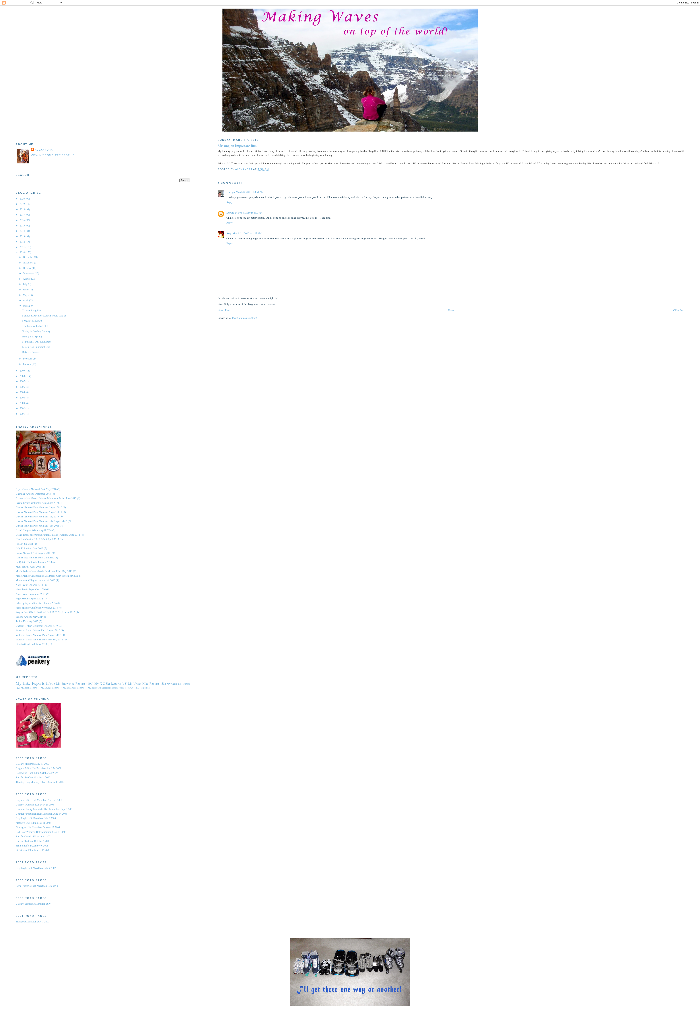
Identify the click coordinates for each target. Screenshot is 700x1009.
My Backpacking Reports (100, 687)
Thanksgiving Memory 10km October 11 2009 (40, 782)
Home (451, 310)
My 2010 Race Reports (73, 687)
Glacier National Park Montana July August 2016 (41, 521)
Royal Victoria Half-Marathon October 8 (37, 885)
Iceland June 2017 (25, 543)
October (27, 268)
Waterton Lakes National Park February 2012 (39, 639)
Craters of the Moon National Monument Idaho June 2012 (46, 498)
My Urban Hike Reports (144, 683)
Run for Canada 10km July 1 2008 (34, 836)
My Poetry (119, 687)
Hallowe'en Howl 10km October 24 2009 (37, 773)
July (25, 284)
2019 (23, 204)
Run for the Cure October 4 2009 (33, 777)
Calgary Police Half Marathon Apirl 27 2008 (39, 800)
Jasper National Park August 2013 (33, 553)
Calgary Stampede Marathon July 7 (34, 903)
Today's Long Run (32, 310)
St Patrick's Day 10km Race (36, 341)
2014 (23, 230)
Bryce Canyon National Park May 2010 (36, 489)
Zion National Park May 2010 (31, 644)
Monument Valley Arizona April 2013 (35, 580)
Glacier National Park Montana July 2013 (37, 516)
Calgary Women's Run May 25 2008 (35, 804)
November (28, 262)
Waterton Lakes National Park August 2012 (38, 635)
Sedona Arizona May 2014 (29, 616)
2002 (23, 408)
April (26, 300)
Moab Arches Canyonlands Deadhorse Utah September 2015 (47, 575)
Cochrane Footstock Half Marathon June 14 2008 (41, 813)
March (26, 305)
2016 (23, 220)
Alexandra (44, 149)
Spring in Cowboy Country (36, 331)
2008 (23, 376)
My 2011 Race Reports (137, 687)
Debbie (230, 212)
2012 (23, 241)
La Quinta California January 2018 (34, 562)
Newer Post (224, 310)
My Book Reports (29, 687)
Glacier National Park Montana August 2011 (39, 512)
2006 (23, 386)
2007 (23, 381)
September (29, 273)
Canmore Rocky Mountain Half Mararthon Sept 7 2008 (44, 809)
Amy (229, 233)
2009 (23, 370)
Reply (229, 202)
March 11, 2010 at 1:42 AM (247, 233)
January (27, 364)
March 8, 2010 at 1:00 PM (248, 212)
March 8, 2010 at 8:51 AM (250, 192)
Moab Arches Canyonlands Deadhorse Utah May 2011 (44, 571)
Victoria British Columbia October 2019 (37, 625)
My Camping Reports (178, 683)
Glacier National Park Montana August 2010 (39, 507)
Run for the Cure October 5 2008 (33, 841)
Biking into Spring (32, 336)
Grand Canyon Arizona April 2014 (34, 530)
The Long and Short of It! (35, 326)
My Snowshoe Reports (70, 683)
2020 (23, 198)
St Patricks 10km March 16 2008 (33, 850)
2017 (23, 214)
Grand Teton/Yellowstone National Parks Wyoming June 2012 (48, 534)
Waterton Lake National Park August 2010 (38, 630)
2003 (23, 403)
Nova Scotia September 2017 (31, 594)
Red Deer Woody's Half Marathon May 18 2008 (41, 832)
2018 (23, 209)
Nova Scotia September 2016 (31, 589)
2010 (23, 252)
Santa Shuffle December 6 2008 (32, 845)
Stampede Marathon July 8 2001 (32, 921)
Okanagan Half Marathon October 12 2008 (38, 827)
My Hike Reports (30, 683)
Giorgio (230, 192)
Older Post (678, 310)
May (25, 295)
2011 (23, 247)
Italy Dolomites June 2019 (29, 548)
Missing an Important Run (36, 347)
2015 (23, 225)
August (27, 278)
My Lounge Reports (50, 687)
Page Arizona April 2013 (29, 598)
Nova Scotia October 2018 (29, 584)
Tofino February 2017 (27, 621)
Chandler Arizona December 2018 (33, 493)
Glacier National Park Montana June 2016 (37, 525)
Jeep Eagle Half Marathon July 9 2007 (36, 868)
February (28, 358)
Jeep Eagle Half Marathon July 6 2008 (36, 818)
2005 (23, 392)
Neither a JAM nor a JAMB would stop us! (44, 315)
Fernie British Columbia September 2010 (37, 502)
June (25, 289)
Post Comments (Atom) (244, 318)
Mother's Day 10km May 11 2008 (33, 822)
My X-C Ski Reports (107, 683)
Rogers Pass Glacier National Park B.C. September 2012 (45, 612)
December (28, 257)
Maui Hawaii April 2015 (28, 566)
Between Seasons (31, 352)
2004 (23, 397)
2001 (23, 413)
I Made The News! (32, 320)
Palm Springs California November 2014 (37, 607)
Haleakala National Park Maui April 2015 (37, 539)
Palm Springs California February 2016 (36, 603)
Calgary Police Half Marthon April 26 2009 (38, 768)
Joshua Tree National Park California (35, 557)
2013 (23, 236)
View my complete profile (52, 155)
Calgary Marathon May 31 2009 (32, 763)
